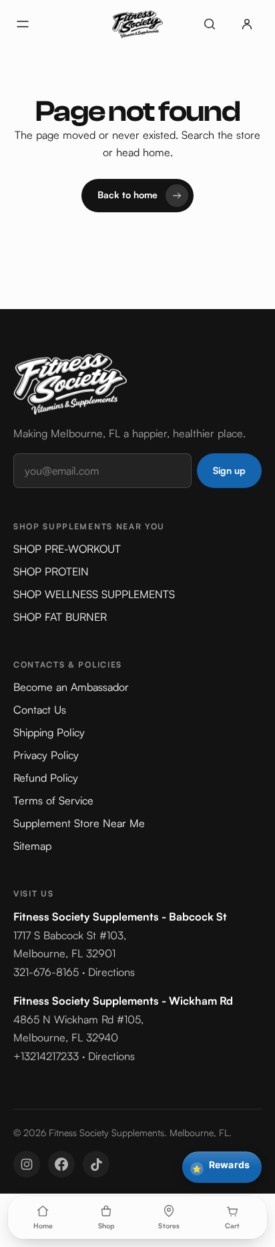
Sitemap (32, 845)
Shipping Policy (49, 732)
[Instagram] (26, 1164)
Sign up (229, 470)
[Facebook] (61, 1164)
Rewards (221, 1166)
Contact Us (39, 709)
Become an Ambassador (71, 687)
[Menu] (22, 24)
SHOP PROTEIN (51, 571)
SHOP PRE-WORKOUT (67, 548)
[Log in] (247, 24)
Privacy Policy (46, 755)
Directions (111, 972)
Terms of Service (53, 800)
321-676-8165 (46, 972)
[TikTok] (96, 1164)
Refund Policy (45, 777)
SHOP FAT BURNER (60, 617)
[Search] (209, 24)
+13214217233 (46, 1056)
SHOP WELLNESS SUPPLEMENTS (94, 594)
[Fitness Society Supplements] (137, 24)
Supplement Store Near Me (79, 823)
